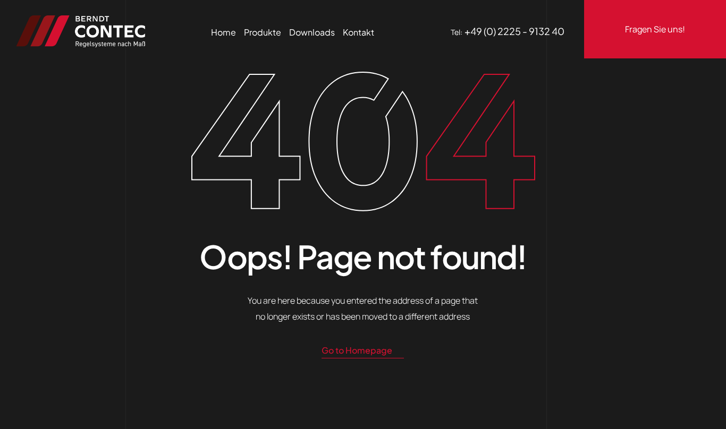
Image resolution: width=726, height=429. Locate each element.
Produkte (262, 32)
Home (223, 32)
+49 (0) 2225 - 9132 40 (514, 31)
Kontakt (358, 32)
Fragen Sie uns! (655, 29)
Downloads (312, 32)
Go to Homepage (357, 350)
